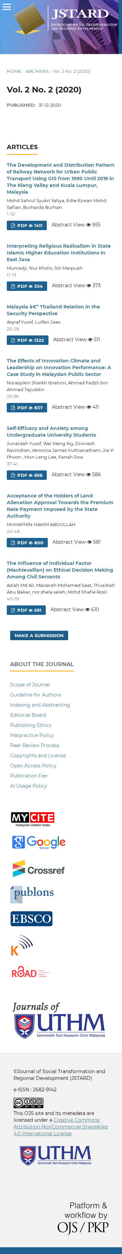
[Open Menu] (7, 6)
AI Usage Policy (28, 786)
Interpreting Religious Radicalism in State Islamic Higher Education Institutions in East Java (59, 253)
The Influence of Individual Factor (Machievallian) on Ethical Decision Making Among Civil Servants (60, 570)
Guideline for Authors (35, 695)
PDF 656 (29, 475)
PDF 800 (29, 542)
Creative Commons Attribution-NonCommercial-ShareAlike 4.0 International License (61, 1127)
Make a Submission (39, 635)
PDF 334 (29, 286)
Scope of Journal (30, 685)
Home (14, 71)
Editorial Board (28, 715)
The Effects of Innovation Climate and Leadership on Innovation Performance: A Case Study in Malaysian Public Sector (59, 367)
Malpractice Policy (32, 735)
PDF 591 (28, 610)
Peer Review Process (34, 745)
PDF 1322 (30, 340)
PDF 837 (29, 407)
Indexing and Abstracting (40, 705)
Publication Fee (28, 776)
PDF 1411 (29, 225)
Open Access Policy (33, 766)
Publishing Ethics (31, 725)
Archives (37, 71)
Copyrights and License (38, 756)
